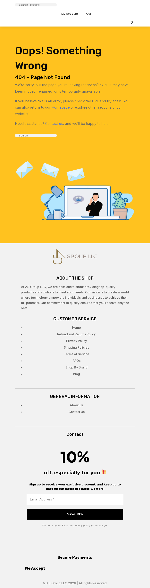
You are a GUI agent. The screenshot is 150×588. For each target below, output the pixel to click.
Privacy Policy (76, 341)
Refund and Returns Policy (76, 334)
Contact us (54, 123)
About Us (76, 405)
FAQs (76, 361)
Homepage (61, 107)
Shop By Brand (77, 367)
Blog (76, 374)
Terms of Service (76, 354)
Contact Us (77, 412)
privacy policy (82, 525)
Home (76, 327)
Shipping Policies (76, 347)
